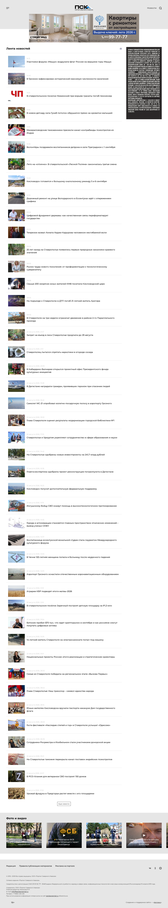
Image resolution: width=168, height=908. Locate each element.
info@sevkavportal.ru (19, 892)
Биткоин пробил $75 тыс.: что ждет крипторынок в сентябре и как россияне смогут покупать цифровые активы (72, 624)
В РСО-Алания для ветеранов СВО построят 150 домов (56, 776)
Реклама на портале (65, 866)
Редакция (11, 866)
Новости (151, 8)
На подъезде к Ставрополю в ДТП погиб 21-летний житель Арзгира (63, 301)
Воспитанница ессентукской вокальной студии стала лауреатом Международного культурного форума (72, 541)
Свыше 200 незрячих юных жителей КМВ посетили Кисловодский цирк (66, 284)
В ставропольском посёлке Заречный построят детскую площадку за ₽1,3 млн (69, 605)
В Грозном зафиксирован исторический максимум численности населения (67, 79)
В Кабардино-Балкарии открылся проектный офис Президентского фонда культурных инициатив (67, 370)
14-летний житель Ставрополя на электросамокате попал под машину (65, 640)
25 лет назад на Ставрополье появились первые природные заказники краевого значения (71, 251)
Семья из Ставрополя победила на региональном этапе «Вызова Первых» (67, 674)
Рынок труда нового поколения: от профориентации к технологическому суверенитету (67, 268)
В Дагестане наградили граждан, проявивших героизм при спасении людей (68, 386)
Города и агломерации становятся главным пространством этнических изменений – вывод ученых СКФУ (72, 524)
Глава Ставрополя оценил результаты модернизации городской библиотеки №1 (70, 420)
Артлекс (157, 902)
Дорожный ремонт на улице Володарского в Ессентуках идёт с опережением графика (69, 200)
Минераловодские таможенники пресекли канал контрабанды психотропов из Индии (70, 131)
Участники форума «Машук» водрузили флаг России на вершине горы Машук (69, 62)
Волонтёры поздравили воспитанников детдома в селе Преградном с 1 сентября (71, 147)
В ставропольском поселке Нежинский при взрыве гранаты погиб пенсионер (69, 96)
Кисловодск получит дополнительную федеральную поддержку (62, 489)
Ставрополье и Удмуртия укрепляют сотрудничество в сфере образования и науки (72, 437)
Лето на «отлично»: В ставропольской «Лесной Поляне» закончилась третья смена (72, 164)
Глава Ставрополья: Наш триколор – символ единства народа (60, 691)
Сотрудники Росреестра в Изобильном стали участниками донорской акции (68, 742)
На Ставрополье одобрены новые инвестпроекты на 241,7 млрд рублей (66, 454)
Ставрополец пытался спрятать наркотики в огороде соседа (60, 352)
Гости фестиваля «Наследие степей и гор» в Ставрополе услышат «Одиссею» (68, 725)
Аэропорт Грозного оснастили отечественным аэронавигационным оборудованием (73, 574)
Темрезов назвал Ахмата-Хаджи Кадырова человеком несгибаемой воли (67, 232)
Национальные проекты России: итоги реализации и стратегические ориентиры (71, 657)
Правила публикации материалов (35, 866)
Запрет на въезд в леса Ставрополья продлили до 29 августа (60, 335)
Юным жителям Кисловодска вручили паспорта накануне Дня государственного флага (71, 709)
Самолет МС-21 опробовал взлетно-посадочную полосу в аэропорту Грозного (69, 403)
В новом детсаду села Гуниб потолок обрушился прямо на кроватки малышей (69, 113)
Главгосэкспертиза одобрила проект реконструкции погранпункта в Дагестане (70, 472)
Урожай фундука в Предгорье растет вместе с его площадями (60, 793)
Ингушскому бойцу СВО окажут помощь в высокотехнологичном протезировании (72, 506)
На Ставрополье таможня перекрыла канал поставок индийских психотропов (69, 759)
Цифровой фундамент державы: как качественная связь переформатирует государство (67, 217)
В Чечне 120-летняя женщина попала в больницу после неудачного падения (68, 557)
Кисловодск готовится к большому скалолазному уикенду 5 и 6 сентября (67, 181)
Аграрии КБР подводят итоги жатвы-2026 (49, 591)
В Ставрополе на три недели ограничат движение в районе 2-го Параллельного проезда (71, 319)
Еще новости (64, 804)
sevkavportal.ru (52, 896)
